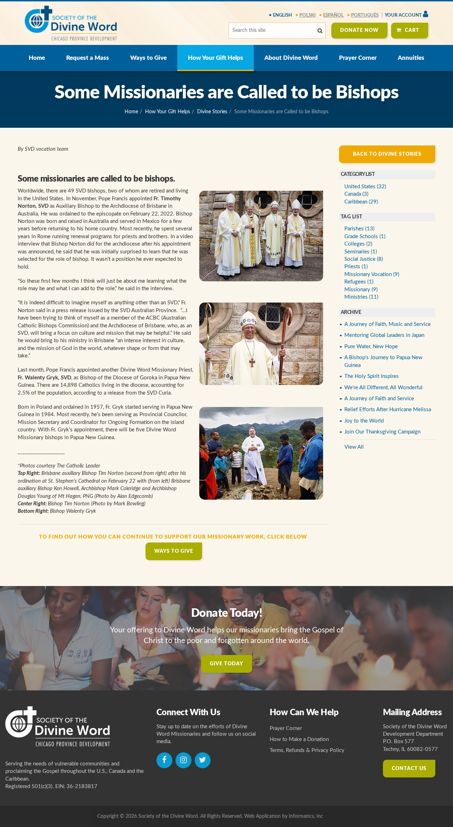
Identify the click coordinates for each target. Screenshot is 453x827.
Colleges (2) (358, 244)
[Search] (320, 31)
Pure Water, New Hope (371, 346)
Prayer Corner (358, 58)
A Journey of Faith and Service (379, 398)
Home (37, 58)
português (365, 15)
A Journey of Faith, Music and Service (387, 324)
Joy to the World (364, 421)
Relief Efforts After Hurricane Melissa (387, 409)
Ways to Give (148, 58)
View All (354, 447)
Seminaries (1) (360, 251)
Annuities (411, 58)
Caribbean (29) (361, 202)
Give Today (226, 663)
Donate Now (359, 30)
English (282, 15)
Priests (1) (356, 266)
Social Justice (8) (363, 259)
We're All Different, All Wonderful (383, 387)
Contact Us (409, 768)
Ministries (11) (361, 297)
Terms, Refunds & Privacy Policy (307, 750)
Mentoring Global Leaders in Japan (384, 335)
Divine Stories (212, 111)
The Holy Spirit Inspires (371, 376)
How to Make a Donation (299, 739)
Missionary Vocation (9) (371, 274)
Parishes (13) (359, 228)
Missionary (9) (361, 289)
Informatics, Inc (306, 816)
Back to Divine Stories (387, 154)
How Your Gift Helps (215, 58)
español (333, 15)
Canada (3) (356, 194)
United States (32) (365, 186)
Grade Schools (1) (364, 236)
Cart (412, 30)
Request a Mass (87, 58)
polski (307, 15)
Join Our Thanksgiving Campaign (382, 432)
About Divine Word (291, 58)
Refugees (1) (358, 282)
